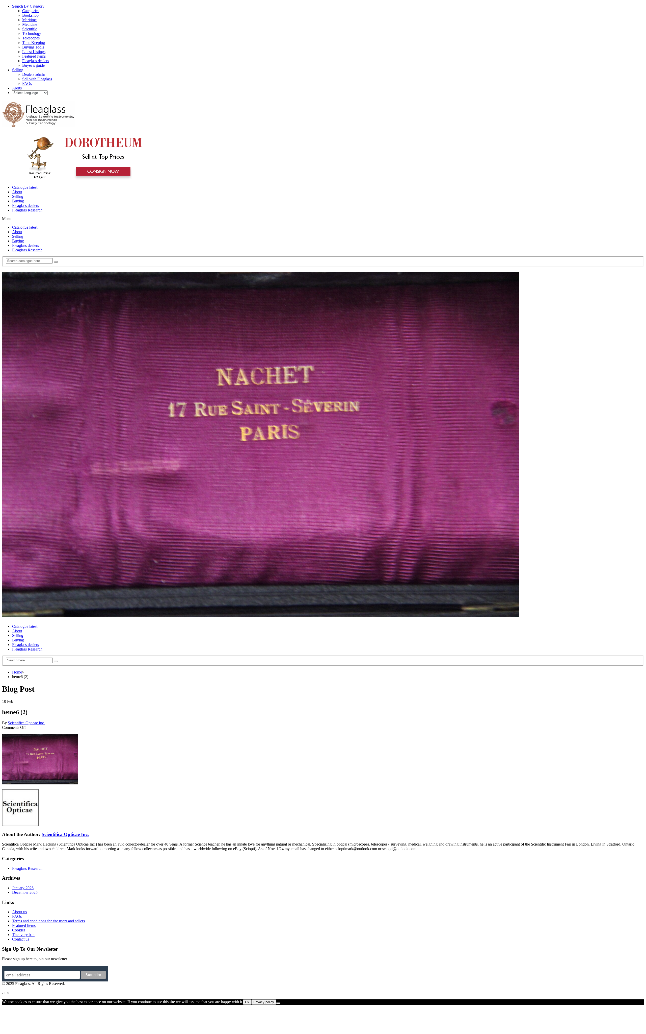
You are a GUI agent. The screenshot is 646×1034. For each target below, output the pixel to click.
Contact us (20, 939)
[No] (278, 1003)
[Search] (56, 262)
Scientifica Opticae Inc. (26, 723)
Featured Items (24, 925)
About (17, 192)
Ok (247, 1002)
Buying (18, 201)
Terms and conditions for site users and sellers (48, 921)
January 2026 (23, 888)
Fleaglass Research (27, 210)
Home (17, 672)
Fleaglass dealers (25, 205)
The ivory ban (23, 934)
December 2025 (25, 892)
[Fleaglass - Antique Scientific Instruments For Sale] (38, 124)
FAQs (17, 916)
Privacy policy (263, 1002)
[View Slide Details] (82, 179)
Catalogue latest (24, 187)
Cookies (18, 930)
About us (19, 912)
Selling (17, 196)
